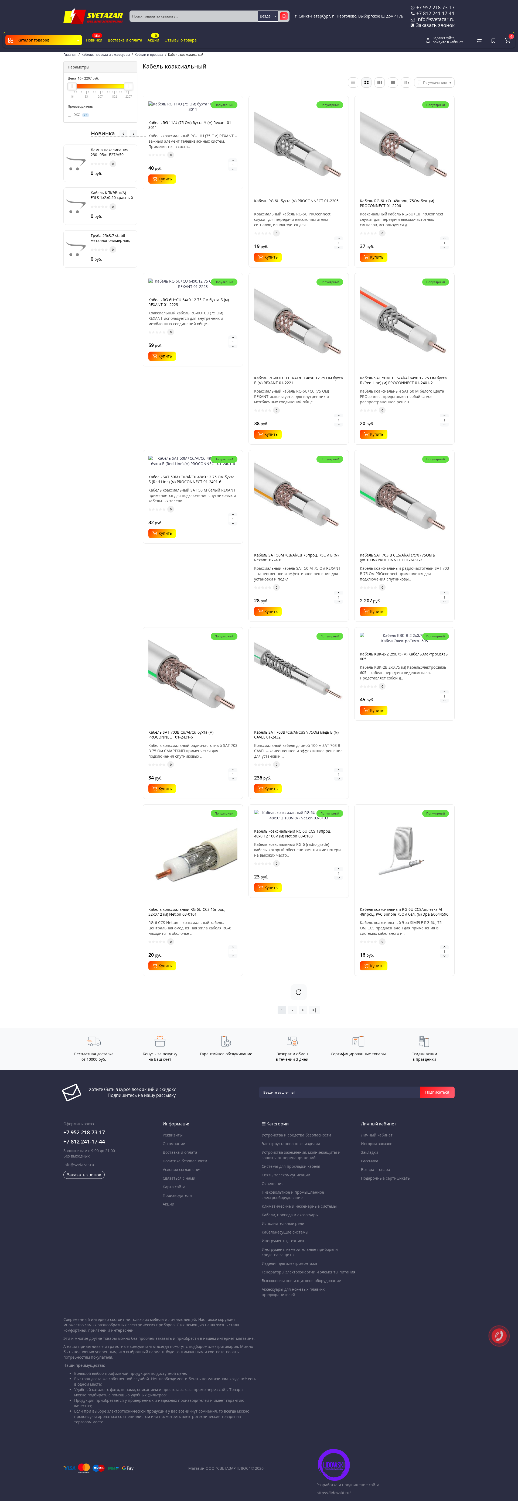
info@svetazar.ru (78, 1164)
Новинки (94, 38)
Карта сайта (174, 1186)
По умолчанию (435, 82)
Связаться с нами (179, 1178)
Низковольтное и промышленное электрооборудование (293, 1195)
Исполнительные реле (283, 1223)
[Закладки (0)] (493, 40)
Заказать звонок (435, 25)
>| (314, 1009)
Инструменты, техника (283, 1240)
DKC (80, 114)
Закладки (369, 1152)
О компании (174, 1143)
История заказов (376, 1143)
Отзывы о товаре (181, 40)
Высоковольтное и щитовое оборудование (301, 1280)
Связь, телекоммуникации (286, 1174)
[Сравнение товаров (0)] (479, 40)
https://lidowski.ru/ (333, 1492)
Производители (177, 1195)
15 (405, 82)
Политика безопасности (185, 1160)
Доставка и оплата (125, 40)
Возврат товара (375, 1169)
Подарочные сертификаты (386, 1178)
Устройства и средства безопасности (296, 1135)
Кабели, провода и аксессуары (290, 1214)
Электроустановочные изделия (291, 1143)
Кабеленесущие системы (285, 1232)
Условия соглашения (182, 1169)
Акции (153, 38)
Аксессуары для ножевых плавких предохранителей (293, 1292)
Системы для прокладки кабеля (291, 1166)
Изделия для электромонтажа (289, 1263)
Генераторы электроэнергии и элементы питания (308, 1272)
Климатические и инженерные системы (299, 1206)
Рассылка (369, 1160)
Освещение (273, 1183)
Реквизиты (173, 1135)
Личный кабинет (377, 1135)
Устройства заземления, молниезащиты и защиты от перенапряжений (301, 1155)
